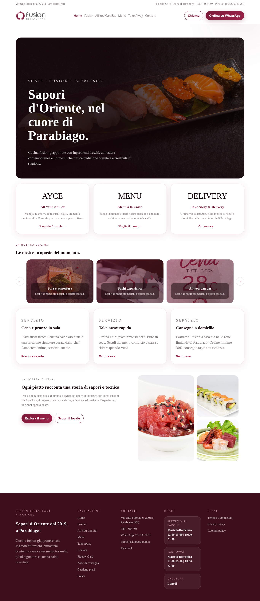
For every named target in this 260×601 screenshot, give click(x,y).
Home (78, 16)
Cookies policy (217, 530)
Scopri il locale (69, 418)
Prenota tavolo (32, 356)
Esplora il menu (37, 418)
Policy (81, 576)
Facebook (127, 548)
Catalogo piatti (86, 569)
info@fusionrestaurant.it (135, 541)
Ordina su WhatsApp (225, 16)
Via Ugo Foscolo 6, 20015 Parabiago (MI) (137, 520)
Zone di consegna (184, 4)
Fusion (88, 16)
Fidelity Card (163, 4)
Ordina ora (107, 356)
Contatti (150, 16)
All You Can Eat (105, 16)
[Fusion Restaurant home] (31, 15)
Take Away (135, 16)
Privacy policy (216, 524)
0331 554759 (205, 4)
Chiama (194, 16)
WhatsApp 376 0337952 (229, 4)
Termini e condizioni (220, 517)
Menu (122, 16)
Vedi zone (183, 356)
